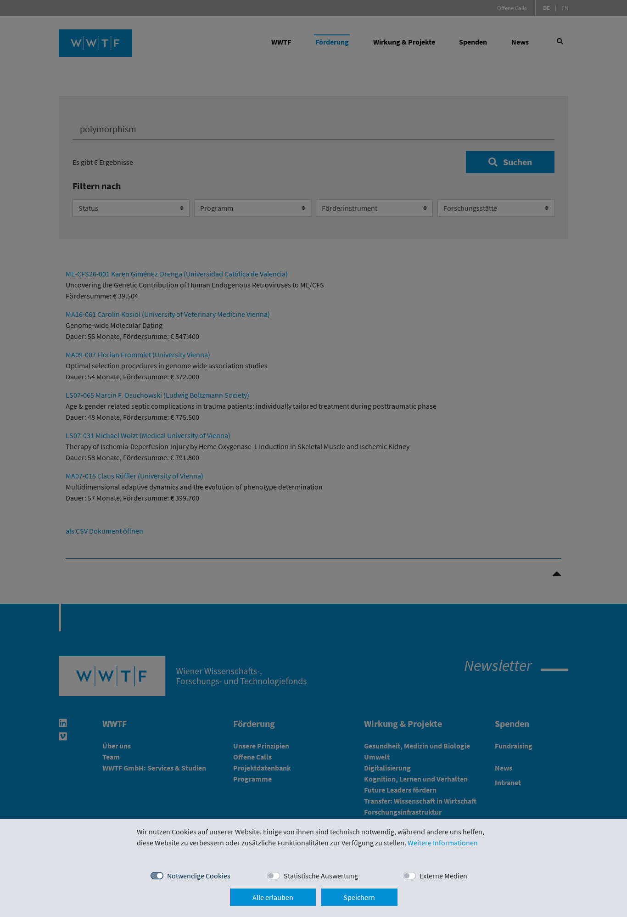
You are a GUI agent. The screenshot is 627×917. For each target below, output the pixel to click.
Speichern (359, 897)
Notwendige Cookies (198, 875)
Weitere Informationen (443, 842)
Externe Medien (443, 875)
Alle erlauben (272, 897)
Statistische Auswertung (321, 875)
